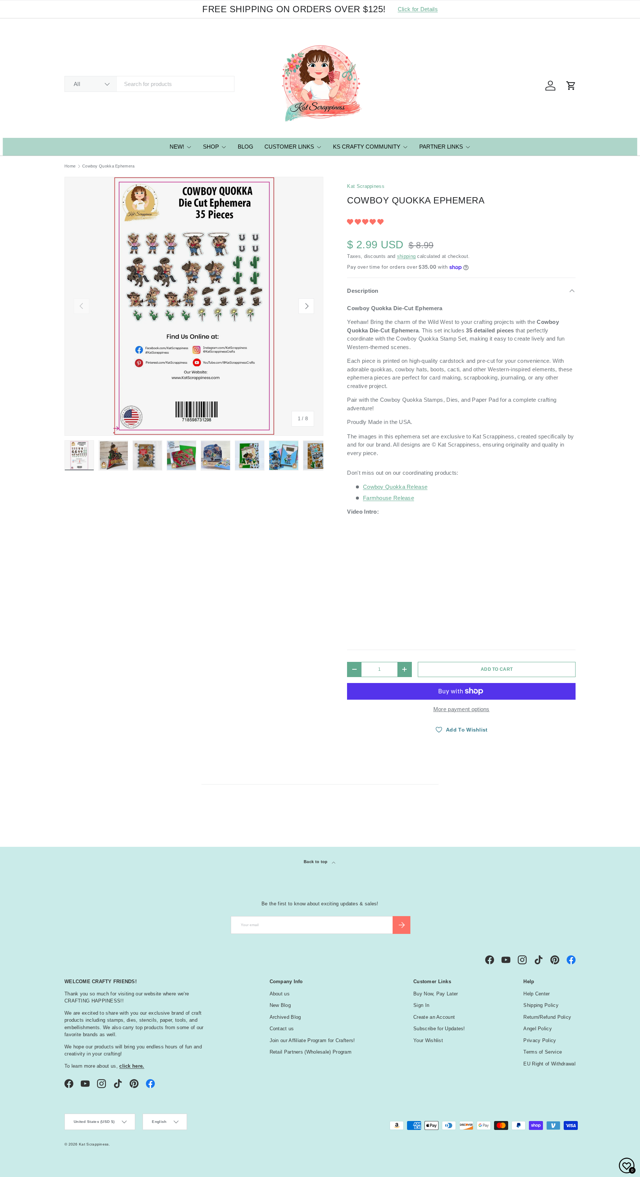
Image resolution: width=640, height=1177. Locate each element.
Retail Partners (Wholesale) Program (311, 1052)
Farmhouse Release (388, 498)
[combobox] (149, 84)
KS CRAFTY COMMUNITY (366, 146)
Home (70, 166)
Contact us (282, 1028)
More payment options (461, 709)
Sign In (421, 1005)
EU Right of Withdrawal (549, 1064)
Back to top (316, 861)
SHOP (211, 146)
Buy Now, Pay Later (435, 994)
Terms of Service (542, 1052)
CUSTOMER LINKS (289, 146)
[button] (366, 222)
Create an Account (434, 1017)
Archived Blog (285, 1017)
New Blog (280, 1005)
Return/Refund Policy (547, 1017)
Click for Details (418, 9)
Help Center (536, 994)
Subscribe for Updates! (439, 1028)
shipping (406, 256)
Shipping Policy (541, 1005)
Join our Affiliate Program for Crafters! (312, 1040)
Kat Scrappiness (365, 186)
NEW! (177, 146)
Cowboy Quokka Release (395, 487)
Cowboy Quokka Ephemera (108, 166)
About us (280, 994)
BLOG (245, 146)
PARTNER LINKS (441, 146)
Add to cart (497, 669)
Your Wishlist (428, 1040)
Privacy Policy (539, 1040)
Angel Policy (537, 1028)
